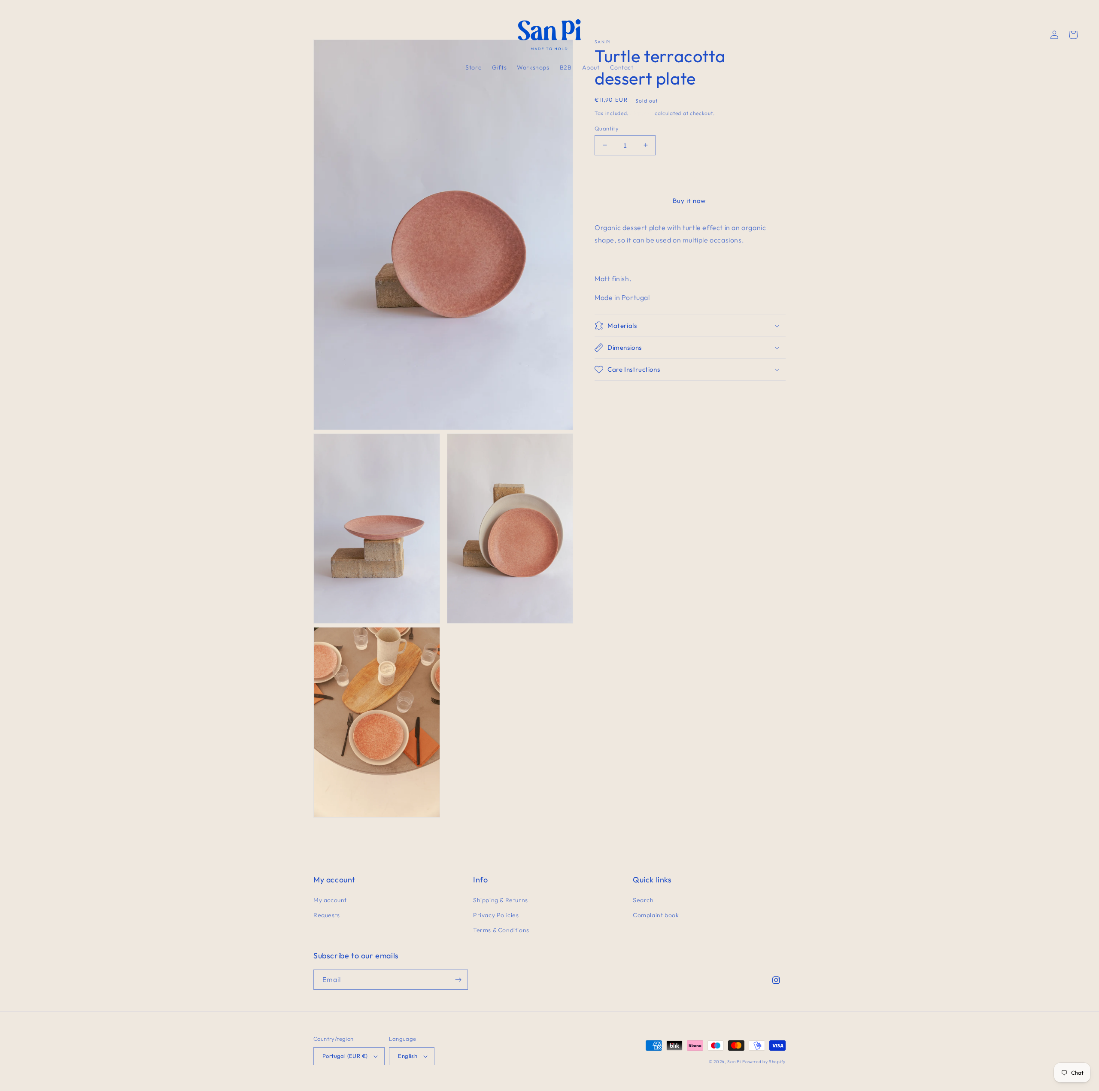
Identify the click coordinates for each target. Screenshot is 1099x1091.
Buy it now (689, 201)
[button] (30, 34)
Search (643, 900)
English (407, 1055)
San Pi (734, 1061)
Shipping (641, 113)
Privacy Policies (496, 915)
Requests (326, 915)
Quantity (607, 127)
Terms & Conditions (501, 930)
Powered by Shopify (764, 1061)
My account (330, 900)
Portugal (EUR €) (344, 1055)
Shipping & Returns (500, 900)
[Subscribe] (458, 980)
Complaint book (656, 915)
